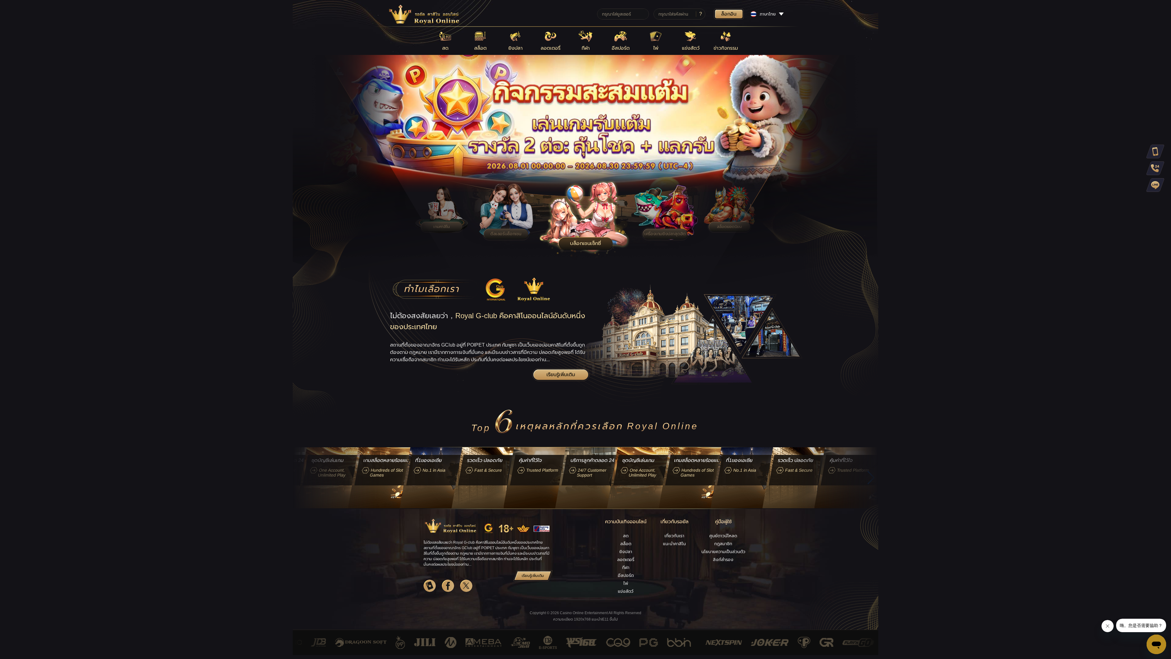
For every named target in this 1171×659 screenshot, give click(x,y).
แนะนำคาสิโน (674, 543)
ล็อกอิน (728, 13)
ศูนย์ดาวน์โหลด (723, 535)
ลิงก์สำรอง (723, 559)
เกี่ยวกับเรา (674, 535)
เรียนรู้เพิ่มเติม (560, 374)
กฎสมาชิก (723, 543)
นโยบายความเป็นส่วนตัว (723, 551)
